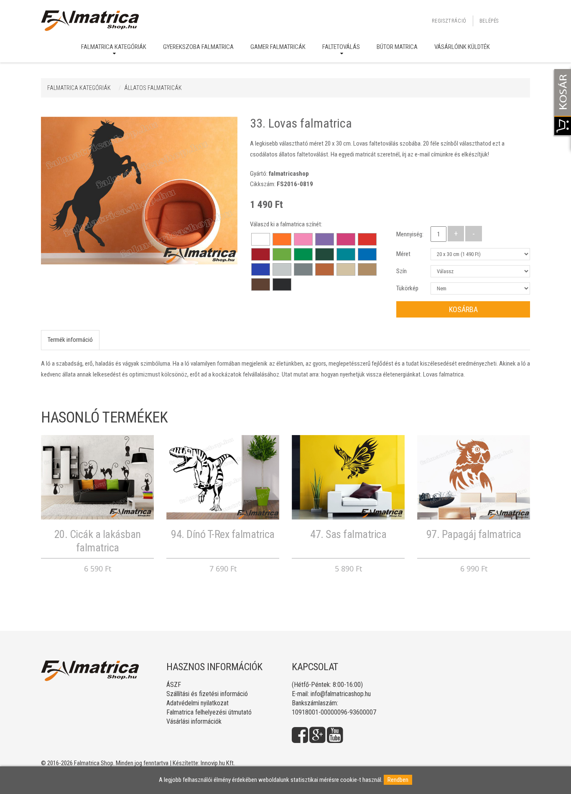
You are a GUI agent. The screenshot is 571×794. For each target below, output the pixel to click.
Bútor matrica (397, 47)
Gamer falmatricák (278, 47)
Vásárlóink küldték (462, 47)
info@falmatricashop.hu (341, 694)
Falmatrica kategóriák (113, 47)
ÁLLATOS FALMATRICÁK (153, 88)
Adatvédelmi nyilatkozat (197, 703)
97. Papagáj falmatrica (473, 534)
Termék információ (70, 339)
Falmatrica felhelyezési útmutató (209, 712)
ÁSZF (173, 685)
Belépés (489, 21)
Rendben (397, 780)
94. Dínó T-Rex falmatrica (223, 534)
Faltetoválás (341, 47)
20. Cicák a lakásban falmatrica (97, 540)
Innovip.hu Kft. (218, 763)
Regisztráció (449, 21)
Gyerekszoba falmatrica (198, 47)
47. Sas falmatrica (348, 534)
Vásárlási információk (194, 721)
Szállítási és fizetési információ (207, 694)
